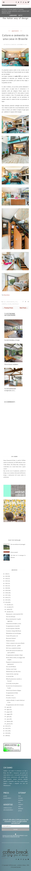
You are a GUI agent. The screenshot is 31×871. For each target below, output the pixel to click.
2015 (6, 600)
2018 (6, 592)
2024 (6, 578)
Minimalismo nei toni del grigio (13, 633)
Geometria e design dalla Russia (13, 631)
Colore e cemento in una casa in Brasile (15, 643)
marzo (8, 719)
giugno (8, 712)
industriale (15, 304)
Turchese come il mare (11, 669)
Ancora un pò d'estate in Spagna (13, 690)
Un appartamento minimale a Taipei (14, 655)
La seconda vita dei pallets (12, 683)
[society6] (14, 496)
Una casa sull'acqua (10, 616)
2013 (6, 726)
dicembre (9, 604)
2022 (6, 583)
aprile (8, 716)
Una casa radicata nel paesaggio (18, 544)
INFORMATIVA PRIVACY (18, 835)
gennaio (8, 723)
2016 (6, 597)
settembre (9, 611)
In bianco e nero (10, 695)
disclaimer (20, 808)
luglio (8, 709)
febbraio (8, 721)
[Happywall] (14, 521)
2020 (6, 588)
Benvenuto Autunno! (11, 638)
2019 (6, 590)
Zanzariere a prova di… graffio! (13, 645)
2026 (6, 574)
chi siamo (20, 798)
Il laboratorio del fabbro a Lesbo (13, 623)
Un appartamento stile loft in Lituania (15, 704)
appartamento (15, 31)
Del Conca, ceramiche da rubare (13, 648)
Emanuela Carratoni (11, 44)
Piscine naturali (14, 552)
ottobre (8, 609)
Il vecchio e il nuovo (11, 697)
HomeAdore (7, 295)
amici (19, 806)
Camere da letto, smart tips (12, 674)
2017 (6, 595)
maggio (8, 714)
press (19, 802)
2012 (6, 728)
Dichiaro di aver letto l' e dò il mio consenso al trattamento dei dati (15, 836)
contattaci (20, 804)
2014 (6, 602)
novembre (9, 607)
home (19, 796)
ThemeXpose (5, 858)
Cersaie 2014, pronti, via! (12, 636)
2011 (6, 730)
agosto (8, 707)
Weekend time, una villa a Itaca (13, 671)
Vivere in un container (11, 364)
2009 (6, 735)
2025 (6, 576)
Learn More (13, 15)
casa (16, 301)
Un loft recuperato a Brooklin (13, 628)
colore (9, 304)
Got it (20, 15)
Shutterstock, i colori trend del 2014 (14, 614)
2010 (6, 733)
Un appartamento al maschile (13, 626)
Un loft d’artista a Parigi (11, 340)
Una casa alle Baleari (11, 666)
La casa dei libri (10, 676)
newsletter (20, 800)
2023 (6, 581)
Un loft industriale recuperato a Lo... (10, 389)
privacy (20, 810)
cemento (4, 304)
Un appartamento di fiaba (12, 693)
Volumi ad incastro (10, 640)
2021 (6, 585)
